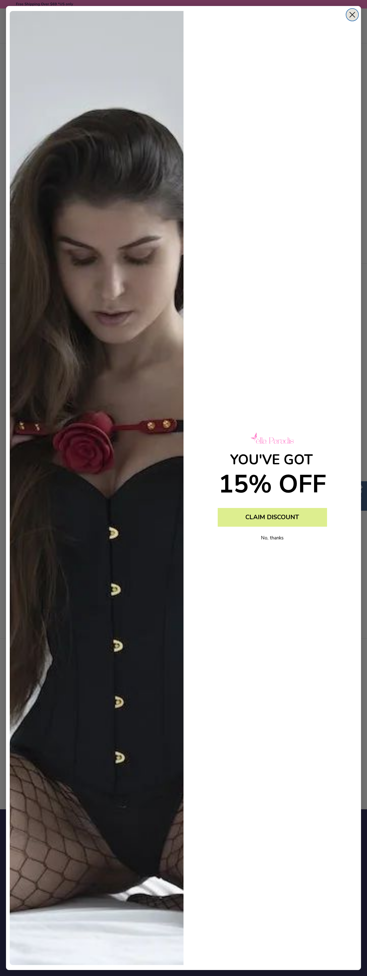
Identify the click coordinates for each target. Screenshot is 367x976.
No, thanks (272, 538)
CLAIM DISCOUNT (272, 517)
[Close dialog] (352, 14)
